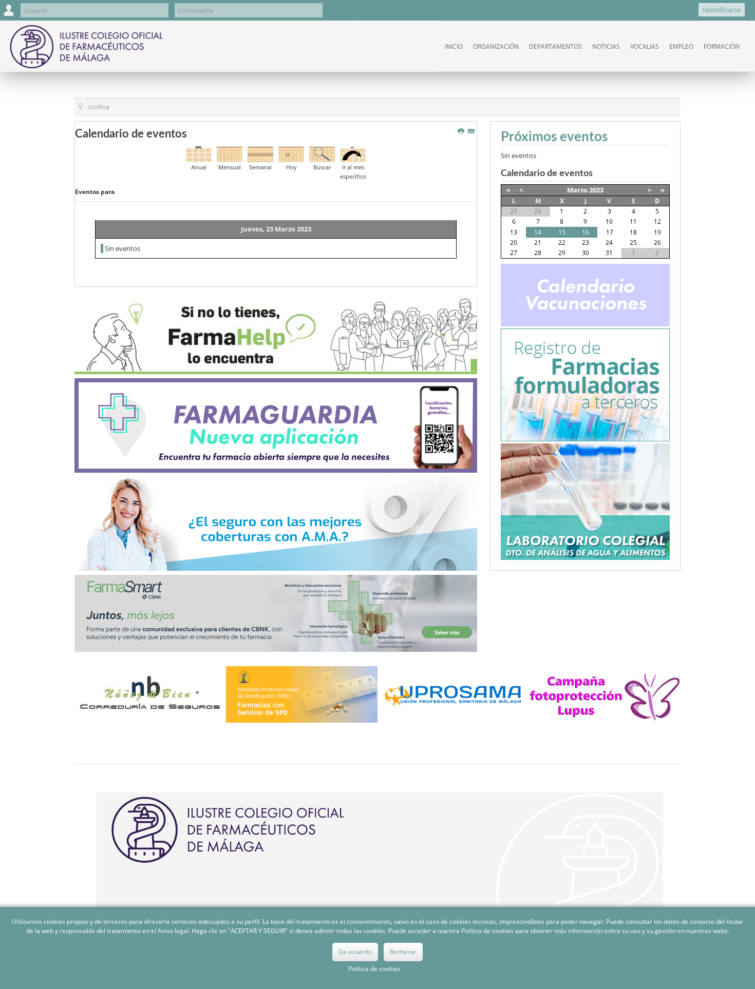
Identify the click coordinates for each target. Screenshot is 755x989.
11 (633, 221)
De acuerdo (355, 951)
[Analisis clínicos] (585, 501)
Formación (722, 46)
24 (609, 242)
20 (513, 242)
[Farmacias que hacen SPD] (302, 693)
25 (633, 242)
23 (585, 242)
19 (657, 232)
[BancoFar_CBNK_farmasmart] (275, 612)
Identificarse (722, 9)
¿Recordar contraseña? (364, 17)
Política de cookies (374, 968)
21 (537, 242)
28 (537, 252)
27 (513, 252)
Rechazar (403, 951)
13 (513, 232)
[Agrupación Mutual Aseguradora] (275, 523)
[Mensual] (229, 153)
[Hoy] (291, 153)
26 (657, 242)
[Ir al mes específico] (353, 153)
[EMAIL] (472, 131)
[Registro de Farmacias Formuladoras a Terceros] (585, 384)
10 (609, 221)
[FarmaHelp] (275, 335)
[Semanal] (260, 153)
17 (609, 232)
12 (657, 221)
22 (561, 242)
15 (561, 232)
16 (585, 232)
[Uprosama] (453, 693)
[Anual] (199, 153)
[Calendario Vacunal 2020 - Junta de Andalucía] (585, 294)
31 (609, 252)
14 (537, 232)
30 (585, 252)
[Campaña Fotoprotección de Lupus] (605, 694)
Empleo (681, 46)
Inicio (454, 46)
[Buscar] (322, 153)
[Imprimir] (462, 131)
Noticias (606, 46)
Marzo (577, 190)
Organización (496, 46)
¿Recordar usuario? (358, 7)
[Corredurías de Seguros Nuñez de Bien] (150, 693)
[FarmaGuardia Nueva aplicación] (275, 424)
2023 (596, 190)
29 (561, 252)
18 (633, 232)
